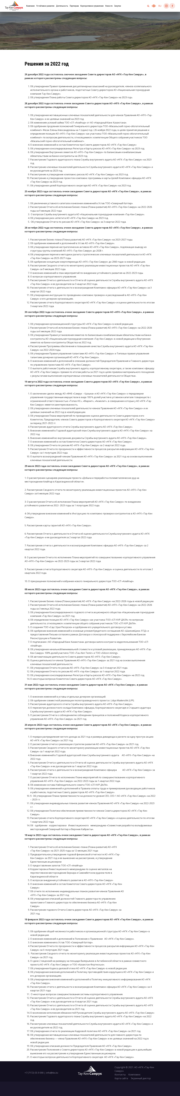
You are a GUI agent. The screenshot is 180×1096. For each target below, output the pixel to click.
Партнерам (74, 6)
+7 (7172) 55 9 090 (34, 1072)
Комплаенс (134, 1074)
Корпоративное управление (92, 6)
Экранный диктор (141, 1078)
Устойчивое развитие (45, 6)
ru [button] (159, 5)
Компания (30, 6)
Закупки (117, 6)
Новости (108, 6)
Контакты (120, 1074)
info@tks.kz (52, 1072)
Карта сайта (121, 1078)
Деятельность (62, 6)
